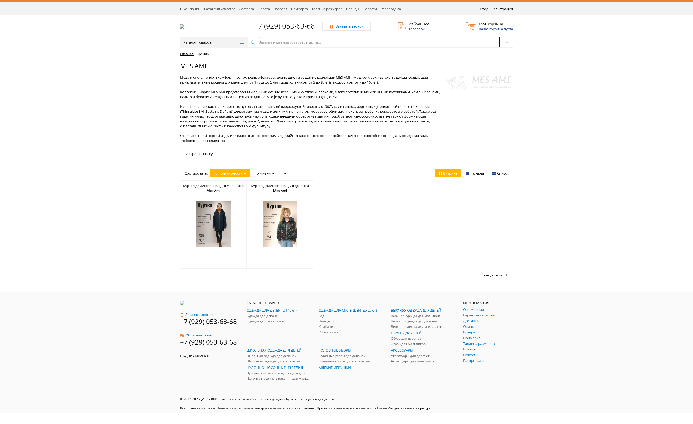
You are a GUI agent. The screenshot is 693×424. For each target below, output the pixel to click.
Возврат (280, 8)
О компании (190, 8)
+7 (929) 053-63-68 (284, 26)
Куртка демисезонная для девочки (280, 185)
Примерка (299, 8)
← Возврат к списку (196, 153)
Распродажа (391, 8)
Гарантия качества (219, 8)
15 (507, 275)
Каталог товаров (197, 42)
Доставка (246, 8)
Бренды (352, 8)
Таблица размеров (327, 8)
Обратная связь (198, 335)
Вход (484, 8)
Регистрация (502, 8)
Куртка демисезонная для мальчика (213, 185)
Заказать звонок (199, 314)
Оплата (264, 8)
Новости (370, 8)
